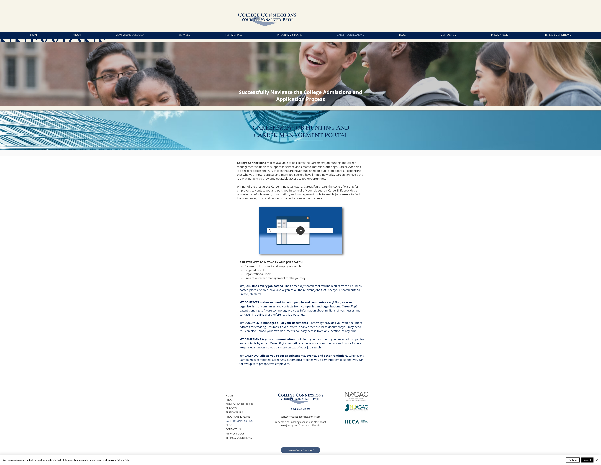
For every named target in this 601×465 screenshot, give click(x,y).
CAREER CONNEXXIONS (239, 421)
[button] (338, 250)
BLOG (229, 425)
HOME (229, 395)
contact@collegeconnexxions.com (300, 416)
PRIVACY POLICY (235, 433)
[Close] (597, 459)
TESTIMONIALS (234, 412)
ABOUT (230, 399)
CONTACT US (233, 429)
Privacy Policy (124, 460)
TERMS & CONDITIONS (239, 437)
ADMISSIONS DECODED (239, 404)
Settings (573, 460)
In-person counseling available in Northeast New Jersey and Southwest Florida (300, 423)
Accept (587, 460)
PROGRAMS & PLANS (238, 416)
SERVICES (231, 408)
